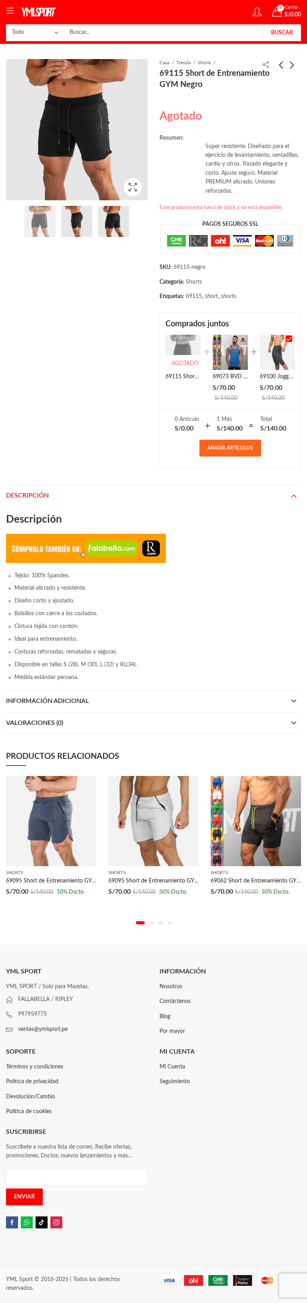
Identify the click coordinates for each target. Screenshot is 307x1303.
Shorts (204, 62)
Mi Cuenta (172, 1067)
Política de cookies (29, 1111)
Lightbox (133, 187)
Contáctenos (175, 1001)
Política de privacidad (32, 1081)
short (211, 296)
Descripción (27, 495)
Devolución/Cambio (30, 1097)
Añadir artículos (230, 448)
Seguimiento (174, 1081)
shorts (228, 296)
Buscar (282, 33)
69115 (194, 296)
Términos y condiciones (34, 1067)
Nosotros (170, 986)
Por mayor (172, 1031)
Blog (164, 1016)
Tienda (183, 62)
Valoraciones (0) (34, 723)
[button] (140, 922)
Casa (164, 62)
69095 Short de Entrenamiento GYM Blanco (163, 881)
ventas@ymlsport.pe (43, 1029)
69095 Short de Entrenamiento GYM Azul (57, 881)
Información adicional (47, 701)
